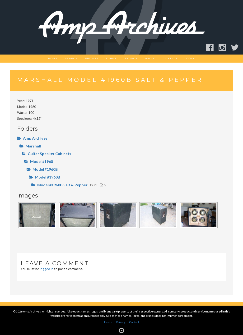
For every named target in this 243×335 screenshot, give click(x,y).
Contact (170, 58)
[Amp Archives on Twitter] (237, 47)
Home (53, 58)
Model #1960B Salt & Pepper (62, 185)
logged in (46, 269)
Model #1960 (41, 161)
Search (71, 58)
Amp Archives (35, 138)
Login (190, 58)
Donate (131, 58)
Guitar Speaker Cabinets (49, 153)
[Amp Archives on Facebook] (212, 47)
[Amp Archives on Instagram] (224, 47)
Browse (92, 58)
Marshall (33, 146)
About (150, 58)
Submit (112, 58)
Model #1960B (45, 169)
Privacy (121, 322)
